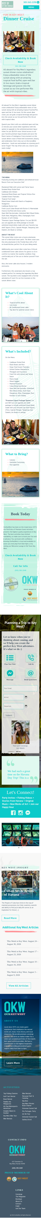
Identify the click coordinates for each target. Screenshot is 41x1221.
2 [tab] (22, 848)
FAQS (17, 1206)
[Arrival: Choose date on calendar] (26, 697)
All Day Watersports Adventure (10, 1107)
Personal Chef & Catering (28, 1097)
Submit (9, 715)
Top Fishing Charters (10, 1093)
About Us (19, 1201)
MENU (31, 7)
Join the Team (20, 1208)
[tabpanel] (20, 834)
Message (10, 680)
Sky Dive (25, 1101)
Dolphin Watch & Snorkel (9, 1112)
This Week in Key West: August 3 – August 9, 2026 (22, 973)
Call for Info (20, 566)
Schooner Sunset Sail (29, 1108)
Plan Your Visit (10, 664)
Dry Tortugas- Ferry (29, 1111)
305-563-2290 (29, 2)
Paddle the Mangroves (7, 1103)
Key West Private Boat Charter (28, 1104)
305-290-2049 (20, 66)
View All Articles (18, 985)
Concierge (19, 1194)
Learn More (13, 1062)
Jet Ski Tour (26, 1114)
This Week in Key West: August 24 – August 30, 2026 (22, 942)
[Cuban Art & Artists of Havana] (20, 899)
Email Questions (30, 680)
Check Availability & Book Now (20, 60)
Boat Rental (7, 1099)
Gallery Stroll (27, 1120)
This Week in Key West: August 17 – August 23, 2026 (22, 953)
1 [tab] (19, 848)
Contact (18, 1204)
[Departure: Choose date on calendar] (26, 706)
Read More (10, 918)
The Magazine (20, 1196)
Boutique (19, 1199)
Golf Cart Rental (9, 1096)
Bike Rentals (7, 1119)
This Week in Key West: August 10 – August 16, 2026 (22, 963)
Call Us (31, 664)
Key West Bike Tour (10, 1116)
